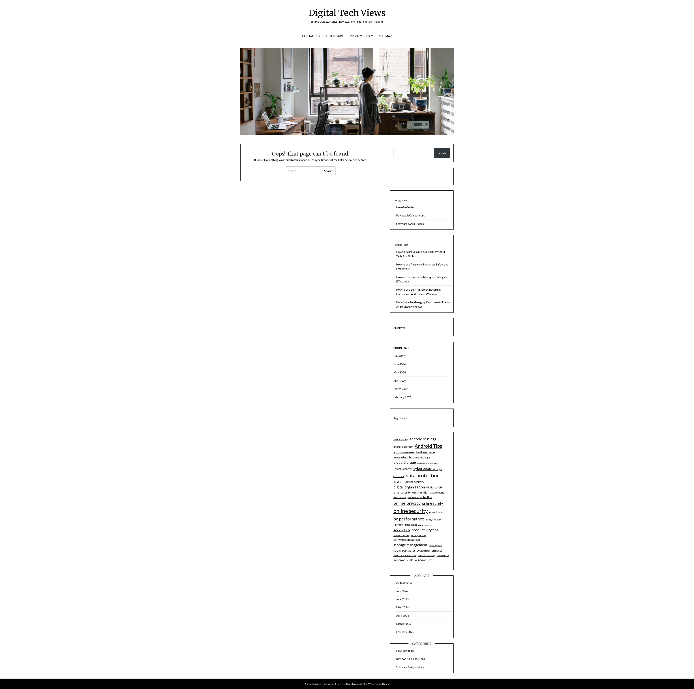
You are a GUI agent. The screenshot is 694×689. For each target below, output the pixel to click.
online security (410, 511)
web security (443, 555)
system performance (429, 550)
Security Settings (418, 535)
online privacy (407, 503)
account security (400, 439)
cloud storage (404, 462)
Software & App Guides (410, 223)
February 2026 (402, 397)
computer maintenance (428, 463)
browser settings (419, 457)
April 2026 (399, 380)
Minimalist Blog (359, 683)
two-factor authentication (404, 555)
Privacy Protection (405, 524)
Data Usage (398, 482)
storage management (410, 545)
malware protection (420, 497)
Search (442, 153)
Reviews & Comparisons (410, 215)
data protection (423, 475)
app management (404, 452)
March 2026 (400, 388)
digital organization (409, 487)
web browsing (427, 555)
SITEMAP (385, 36)
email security (402, 492)
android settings (423, 439)
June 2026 (399, 364)
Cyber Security (402, 468)
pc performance (408, 518)
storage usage (435, 545)
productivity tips (425, 530)
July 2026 (399, 356)
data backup (398, 476)
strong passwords (404, 550)
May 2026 (399, 372)
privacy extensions (434, 519)
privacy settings (425, 525)
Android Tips (428, 446)
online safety (432, 503)
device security (414, 481)
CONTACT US (311, 36)
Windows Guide (403, 560)
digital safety (434, 487)
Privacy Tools (401, 530)
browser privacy (400, 457)
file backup (417, 493)
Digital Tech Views (347, 12)
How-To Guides (405, 207)
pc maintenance (436, 512)
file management (433, 492)
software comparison (406, 539)
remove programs (401, 535)
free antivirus (399, 497)
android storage (403, 446)
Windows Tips (423, 560)
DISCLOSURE (335, 36)
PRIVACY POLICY (361, 36)
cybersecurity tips (427, 468)
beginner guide (425, 452)
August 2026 (401, 347)
